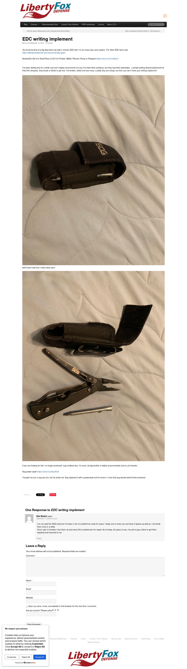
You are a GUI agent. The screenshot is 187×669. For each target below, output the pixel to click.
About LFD (111, 24)
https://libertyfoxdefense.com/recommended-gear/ (44, 52)
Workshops (145, 638)
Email (29, 589)
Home (83, 638)
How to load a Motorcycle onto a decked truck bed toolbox (48, 31)
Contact (101, 24)
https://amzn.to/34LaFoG (48, 471)
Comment (49, 43)
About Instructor (131, 638)
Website (29, 597)
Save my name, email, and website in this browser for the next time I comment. (62, 606)
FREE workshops (88, 24)
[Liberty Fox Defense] (93, 10)
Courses (34, 24)
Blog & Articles (94, 642)
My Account (116, 638)
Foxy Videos (159, 638)
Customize (11, 657)
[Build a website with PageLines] (93, 658)
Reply (39, 538)
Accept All (39, 657)
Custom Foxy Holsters (69, 24)
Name (29, 580)
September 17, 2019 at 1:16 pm (46, 518)
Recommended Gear (50, 24)
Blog (25, 24)
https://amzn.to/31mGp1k (107, 58)
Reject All (26, 657)
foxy (26, 43)
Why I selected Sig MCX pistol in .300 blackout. (142, 31)
